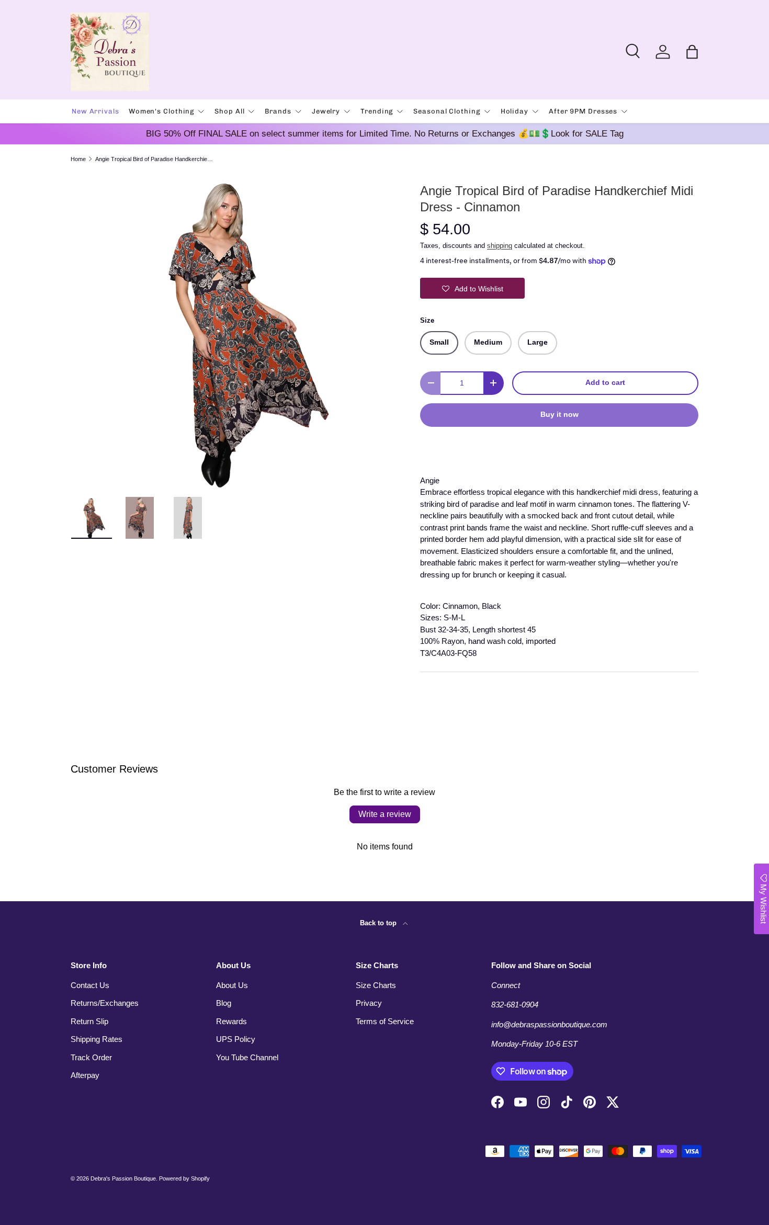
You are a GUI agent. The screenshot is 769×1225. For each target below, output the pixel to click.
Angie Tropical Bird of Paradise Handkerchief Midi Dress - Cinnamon (154, 159)
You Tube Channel (247, 1057)
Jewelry (326, 111)
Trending (376, 111)
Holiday (514, 111)
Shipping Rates (96, 1039)
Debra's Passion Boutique (123, 1178)
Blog (223, 1003)
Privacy (369, 1003)
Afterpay (85, 1075)
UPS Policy (235, 1039)
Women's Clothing (161, 111)
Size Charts (376, 985)
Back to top (379, 923)
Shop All (229, 111)
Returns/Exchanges (105, 1003)
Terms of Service (385, 1021)
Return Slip (89, 1021)
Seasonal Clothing (446, 111)
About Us (232, 985)
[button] (692, 51)
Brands (278, 111)
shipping (499, 245)
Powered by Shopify (184, 1178)
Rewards (231, 1021)
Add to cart (605, 383)
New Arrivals (95, 111)
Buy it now (559, 414)
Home (78, 159)
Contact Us (90, 985)
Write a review (384, 814)
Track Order (91, 1057)
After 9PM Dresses (583, 111)
